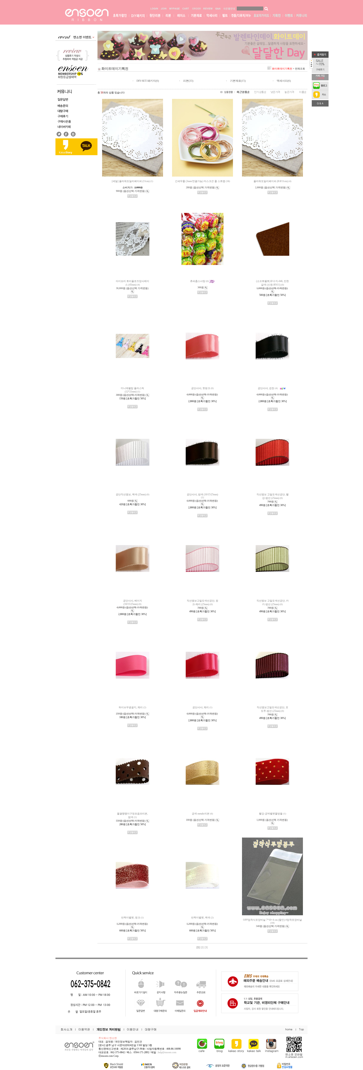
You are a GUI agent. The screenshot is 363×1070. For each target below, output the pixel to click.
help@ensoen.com (167, 1052)
